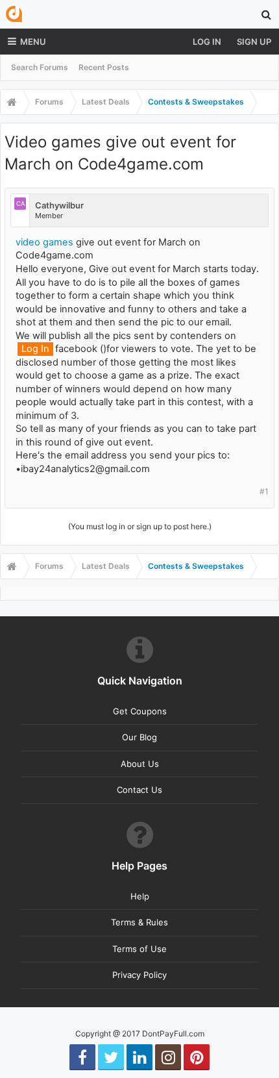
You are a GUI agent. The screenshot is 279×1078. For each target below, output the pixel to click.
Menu (33, 41)
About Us (140, 763)
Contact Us (139, 789)
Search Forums (39, 67)
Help (139, 896)
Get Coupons (140, 711)
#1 (264, 491)
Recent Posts (104, 67)
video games (44, 242)
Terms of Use (139, 949)
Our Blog (139, 737)
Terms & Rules (139, 922)
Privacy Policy (139, 975)
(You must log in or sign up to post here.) (140, 526)
